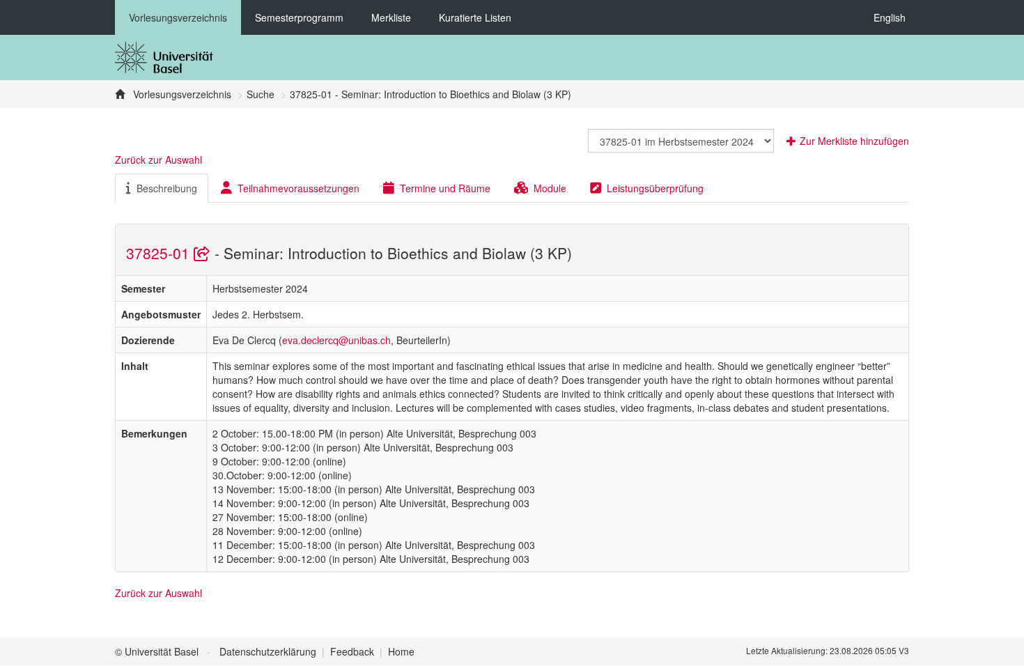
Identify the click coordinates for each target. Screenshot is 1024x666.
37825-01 (160, 252)
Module (550, 188)
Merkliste (391, 17)
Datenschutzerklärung (267, 651)
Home (401, 651)
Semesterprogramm (299, 17)
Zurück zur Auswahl (158, 159)
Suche (260, 94)
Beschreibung (167, 188)
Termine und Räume (445, 188)
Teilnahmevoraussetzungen (298, 188)
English (890, 17)
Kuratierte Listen (475, 17)
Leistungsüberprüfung (655, 188)
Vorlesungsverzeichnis (178, 17)
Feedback (352, 651)
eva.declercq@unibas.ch (336, 340)
